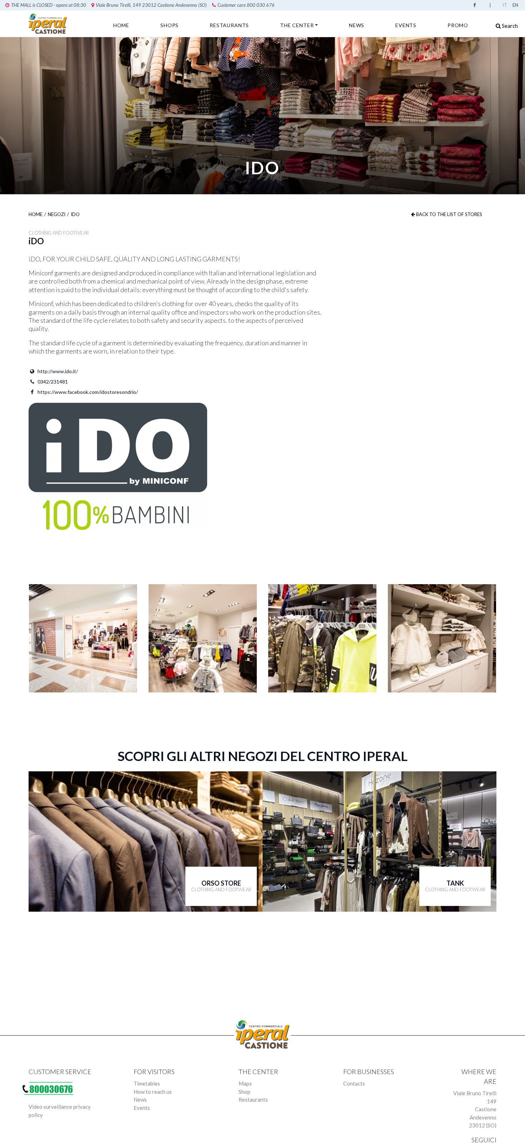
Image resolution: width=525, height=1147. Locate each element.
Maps (245, 1083)
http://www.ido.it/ (58, 371)
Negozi (56, 214)
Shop (244, 1091)
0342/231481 (53, 382)
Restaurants (229, 25)
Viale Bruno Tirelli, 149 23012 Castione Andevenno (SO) (151, 5)
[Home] (49, 23)
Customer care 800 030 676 (246, 5)
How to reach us (153, 1091)
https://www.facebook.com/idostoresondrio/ (88, 392)
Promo (458, 25)
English (516, 5)
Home (121, 25)
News (356, 25)
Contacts (354, 1083)
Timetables (147, 1083)
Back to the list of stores (448, 214)
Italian (506, 5)
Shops (169, 25)
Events (405, 25)
